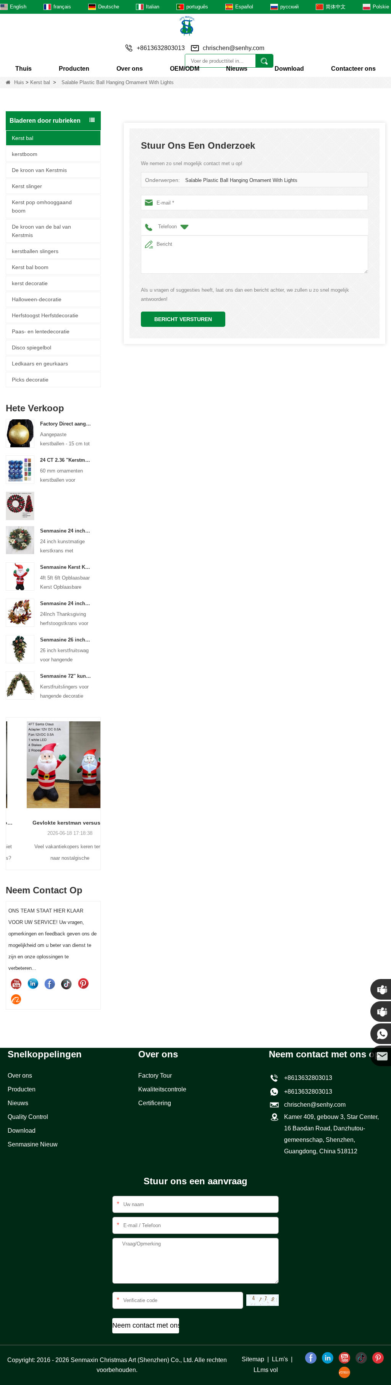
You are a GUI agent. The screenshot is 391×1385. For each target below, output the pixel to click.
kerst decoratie (30, 283)
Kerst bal (40, 82)
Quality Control (28, 1117)
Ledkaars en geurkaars (40, 363)
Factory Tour (155, 1075)
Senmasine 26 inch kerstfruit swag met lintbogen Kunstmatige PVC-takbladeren (65, 640)
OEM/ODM (184, 68)
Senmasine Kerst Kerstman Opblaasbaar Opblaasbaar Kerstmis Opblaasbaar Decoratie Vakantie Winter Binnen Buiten (65, 567)
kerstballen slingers (35, 251)
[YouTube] (16, 983)
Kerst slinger (27, 186)
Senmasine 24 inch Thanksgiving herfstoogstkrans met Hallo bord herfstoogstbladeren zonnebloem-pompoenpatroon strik (65, 603)
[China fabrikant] (20, 505)
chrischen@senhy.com (233, 48)
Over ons (129, 68)
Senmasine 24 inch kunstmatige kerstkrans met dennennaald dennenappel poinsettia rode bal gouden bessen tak (65, 531)
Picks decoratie (30, 380)
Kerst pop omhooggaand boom (42, 206)
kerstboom (24, 154)
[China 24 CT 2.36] (20, 469)
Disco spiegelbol (31, 347)
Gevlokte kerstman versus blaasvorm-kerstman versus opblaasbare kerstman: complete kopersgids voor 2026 (53, 823)
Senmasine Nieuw (33, 1144)
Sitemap (253, 1359)
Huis (19, 82)
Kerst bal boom (30, 267)
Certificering (154, 1103)
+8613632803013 (306, 1091)
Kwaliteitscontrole (162, 1089)
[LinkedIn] (33, 983)
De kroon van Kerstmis (39, 170)
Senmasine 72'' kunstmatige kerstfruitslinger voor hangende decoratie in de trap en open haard (65, 676)
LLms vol (266, 1370)
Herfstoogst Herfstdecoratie (45, 315)
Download (289, 68)
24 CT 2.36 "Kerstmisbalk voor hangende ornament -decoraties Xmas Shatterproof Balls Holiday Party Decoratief (65, 460)
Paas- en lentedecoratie (40, 331)
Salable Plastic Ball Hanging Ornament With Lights (241, 180)
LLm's (280, 1359)
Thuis (23, 68)
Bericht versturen (183, 319)
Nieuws (236, 68)
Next (97, 783)
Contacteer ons (353, 68)
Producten (74, 68)
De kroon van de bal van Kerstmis (41, 231)
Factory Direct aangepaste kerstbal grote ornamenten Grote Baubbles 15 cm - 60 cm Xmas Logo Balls (65, 424)
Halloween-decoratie (36, 299)
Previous (8, 783)
